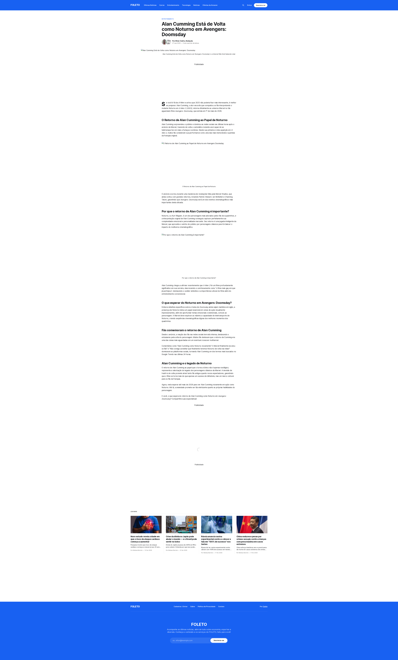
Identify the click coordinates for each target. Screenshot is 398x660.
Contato (221, 606)
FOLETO (135, 4)
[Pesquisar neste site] (243, 5)
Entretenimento (173, 5)
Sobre (192, 606)
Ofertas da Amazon (210, 5)
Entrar (249, 5)
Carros (161, 5)
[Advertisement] (199, 80)
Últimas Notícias (150, 5)
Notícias (196, 5)
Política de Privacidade (206, 606)
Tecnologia (186, 5)
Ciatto (265, 606)
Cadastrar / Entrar (180, 606)
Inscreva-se (260, 5)
